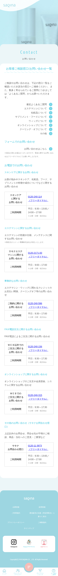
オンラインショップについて (32, 125)
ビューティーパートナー (18, 573)
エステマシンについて (35, 108)
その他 (43, 133)
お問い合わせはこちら (35, 149)
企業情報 (16, 507)
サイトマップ (29, 528)
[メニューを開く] (29, 567)
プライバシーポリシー (15, 522)
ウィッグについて (38, 121)
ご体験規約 (42, 522)
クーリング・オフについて (33, 129)
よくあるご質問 (53, 573)
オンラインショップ (40, 573)
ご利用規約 (16, 513)
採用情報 (42, 507)
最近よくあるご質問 (36, 104)
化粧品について (39, 112)
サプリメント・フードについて (31, 117)
